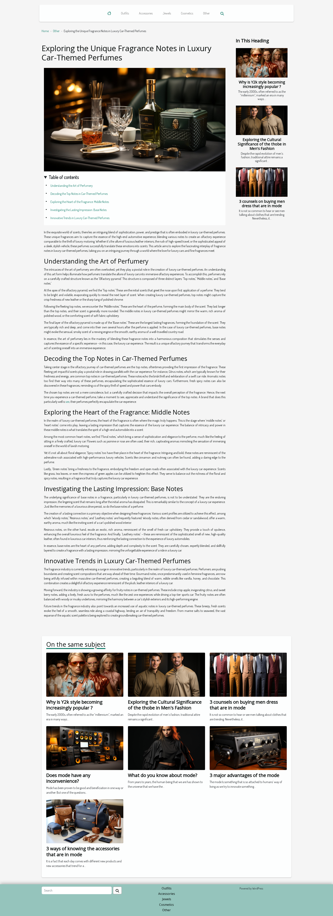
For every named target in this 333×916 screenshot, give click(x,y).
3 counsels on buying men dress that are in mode (262, 203)
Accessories (146, 13)
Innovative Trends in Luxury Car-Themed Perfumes (79, 218)
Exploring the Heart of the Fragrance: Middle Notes (79, 202)
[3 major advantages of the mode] (248, 748)
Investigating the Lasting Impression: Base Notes (78, 210)
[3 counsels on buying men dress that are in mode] (262, 182)
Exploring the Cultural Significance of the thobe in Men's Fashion (262, 144)
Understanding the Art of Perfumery (71, 186)
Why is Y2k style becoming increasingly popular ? (262, 84)
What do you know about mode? (162, 775)
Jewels (167, 13)
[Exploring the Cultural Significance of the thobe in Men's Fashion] (262, 120)
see (67, 402)
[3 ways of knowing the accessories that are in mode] (84, 821)
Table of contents (64, 177)
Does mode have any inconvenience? (68, 778)
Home (45, 31)
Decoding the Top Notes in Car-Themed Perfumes (79, 194)
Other (206, 13)
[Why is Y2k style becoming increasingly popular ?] (262, 63)
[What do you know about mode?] (166, 748)
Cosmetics (187, 13)
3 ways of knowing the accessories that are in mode (82, 851)
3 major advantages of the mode (244, 775)
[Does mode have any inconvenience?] (84, 748)
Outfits (125, 13)
